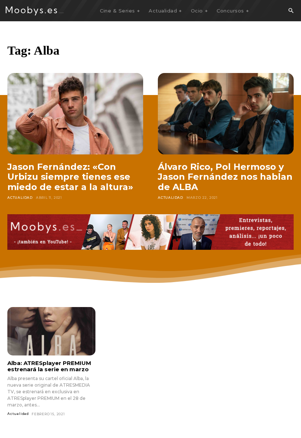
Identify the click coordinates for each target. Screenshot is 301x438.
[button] (290, 11)
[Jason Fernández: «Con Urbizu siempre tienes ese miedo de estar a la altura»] (75, 113)
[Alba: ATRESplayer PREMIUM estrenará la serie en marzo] (51, 331)
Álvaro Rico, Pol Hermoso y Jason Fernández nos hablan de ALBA (225, 176)
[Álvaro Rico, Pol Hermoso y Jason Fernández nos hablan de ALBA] (226, 113)
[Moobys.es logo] (35, 10)
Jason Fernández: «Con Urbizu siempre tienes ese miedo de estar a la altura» (70, 176)
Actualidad (20, 198)
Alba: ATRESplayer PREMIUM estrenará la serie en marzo (49, 366)
